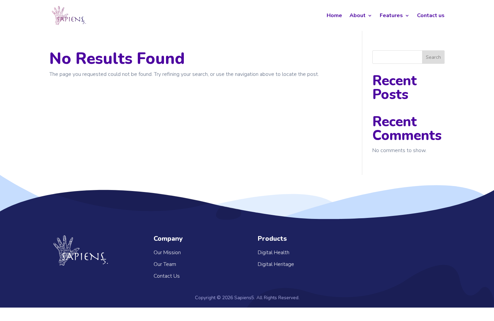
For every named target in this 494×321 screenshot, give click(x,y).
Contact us (431, 15)
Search (433, 57)
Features (391, 15)
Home (334, 15)
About (357, 15)
